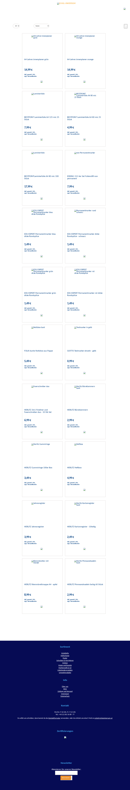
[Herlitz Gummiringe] (42, 452)
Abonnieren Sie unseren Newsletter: (66, 769)
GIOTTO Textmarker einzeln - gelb (81, 351)
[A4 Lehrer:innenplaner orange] (85, 44)
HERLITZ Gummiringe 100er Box (38, 468)
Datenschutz (65, 696)
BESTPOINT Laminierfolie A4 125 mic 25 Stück (41, 118)
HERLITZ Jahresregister (34, 527)
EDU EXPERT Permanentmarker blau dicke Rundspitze (40, 235)
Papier (65, 658)
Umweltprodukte (65, 673)
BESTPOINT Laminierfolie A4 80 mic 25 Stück (84, 118)
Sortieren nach (27, 26)
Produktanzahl (6, 26)
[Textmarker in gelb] (85, 335)
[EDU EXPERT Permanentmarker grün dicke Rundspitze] (42, 277)
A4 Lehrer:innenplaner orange (80, 59)
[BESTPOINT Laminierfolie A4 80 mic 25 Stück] (85, 102)
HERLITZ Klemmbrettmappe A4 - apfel (40, 584)
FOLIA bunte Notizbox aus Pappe (38, 351)
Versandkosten (32, 76)
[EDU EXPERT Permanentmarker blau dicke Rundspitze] (42, 218)
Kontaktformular (54, 718)
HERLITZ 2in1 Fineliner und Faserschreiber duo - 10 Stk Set (38, 411)
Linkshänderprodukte (65, 670)
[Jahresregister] (42, 511)
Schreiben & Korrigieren (65, 661)
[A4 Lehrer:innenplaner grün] (42, 44)
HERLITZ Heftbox (74, 468)
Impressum (65, 694)
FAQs (65, 689)
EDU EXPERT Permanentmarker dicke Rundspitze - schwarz (83, 235)
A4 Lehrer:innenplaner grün (36, 59)
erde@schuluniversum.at (103, 718)
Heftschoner (65, 656)
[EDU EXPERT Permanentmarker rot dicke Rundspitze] (85, 277)
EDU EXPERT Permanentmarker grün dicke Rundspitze (40, 294)
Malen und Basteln (65, 665)
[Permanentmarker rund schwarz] (85, 218)
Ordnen (65, 663)
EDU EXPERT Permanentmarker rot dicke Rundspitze (84, 294)
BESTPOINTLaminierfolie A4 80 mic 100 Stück (41, 177)
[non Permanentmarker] (85, 161)
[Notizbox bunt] (42, 335)
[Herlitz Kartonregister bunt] (85, 511)
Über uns (65, 687)
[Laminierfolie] (42, 102)
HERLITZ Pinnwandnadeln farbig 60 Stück (85, 584)
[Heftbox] (85, 452)
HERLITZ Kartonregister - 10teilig (81, 527)
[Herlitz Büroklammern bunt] (85, 394)
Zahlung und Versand (65, 691)
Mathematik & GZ (65, 668)
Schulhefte (65, 653)
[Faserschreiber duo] (42, 394)
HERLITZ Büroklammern (77, 410)
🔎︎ (125, 26)
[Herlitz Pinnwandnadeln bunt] (85, 569)
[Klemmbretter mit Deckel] (42, 569)
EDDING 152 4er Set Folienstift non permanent (82, 177)
